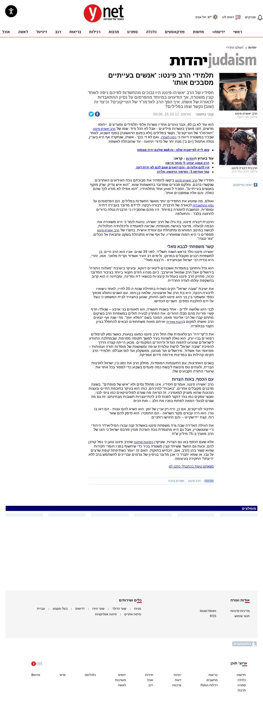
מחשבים (212, 680)
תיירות (149, 675)
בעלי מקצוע (60, 608)
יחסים (122, 675)
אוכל (150, 680)
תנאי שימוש (242, 616)
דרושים (79, 608)
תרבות (242, 690)
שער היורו (98, 608)
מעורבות (120, 680)
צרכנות (176, 685)
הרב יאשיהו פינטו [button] (104, 129)
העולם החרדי (234, 47)
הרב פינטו (194, 481)
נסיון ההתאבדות (203, 205)
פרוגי (62, 675)
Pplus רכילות (209, 685)
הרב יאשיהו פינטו (186, 180)
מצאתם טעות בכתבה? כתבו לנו (191, 466)
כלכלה (242, 680)
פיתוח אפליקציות (106, 614)
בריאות (213, 675)
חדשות (241, 675)
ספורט (242, 685)
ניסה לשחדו (168, 137)
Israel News (208, 611)
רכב (150, 685)
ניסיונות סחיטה (143, 442)
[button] (190, 158)
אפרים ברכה (176, 481)
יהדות (252, 47)
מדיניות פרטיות (240, 611)
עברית (41, 608)
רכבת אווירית (174, 322)
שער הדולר (119, 608)
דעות (178, 680)
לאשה (122, 685)
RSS (213, 616)
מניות (137, 608)
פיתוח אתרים (132, 614)
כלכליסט (90, 675)
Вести (35, 675)
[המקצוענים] (244, 645)
